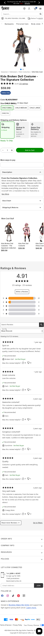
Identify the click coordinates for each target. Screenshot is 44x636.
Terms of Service (5, 625)
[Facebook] (2, 595)
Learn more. (31, 607)
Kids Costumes (24, 72)
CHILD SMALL (7, 108)
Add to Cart (29, 150)
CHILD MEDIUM (21, 108)
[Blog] (24, 595)
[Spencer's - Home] (5, 8)
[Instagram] (7, 595)
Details (27, 3)
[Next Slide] (39, 49)
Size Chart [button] (24, 103)
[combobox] (22, 14)
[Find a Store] (24, 8)
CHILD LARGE (35, 108)
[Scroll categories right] (42, 23)
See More (5, 194)
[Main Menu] (40, 9)
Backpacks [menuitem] (9, 24)
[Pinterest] (18, 595)
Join (38, 585)
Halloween (13, 72)
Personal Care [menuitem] (22, 24)
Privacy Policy (17, 625)
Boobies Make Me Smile (19, 605)
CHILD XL (5, 113)
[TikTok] (13, 595)
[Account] (29, 8)
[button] (22, 47)
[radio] (7, 130)
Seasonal (4, 72)
